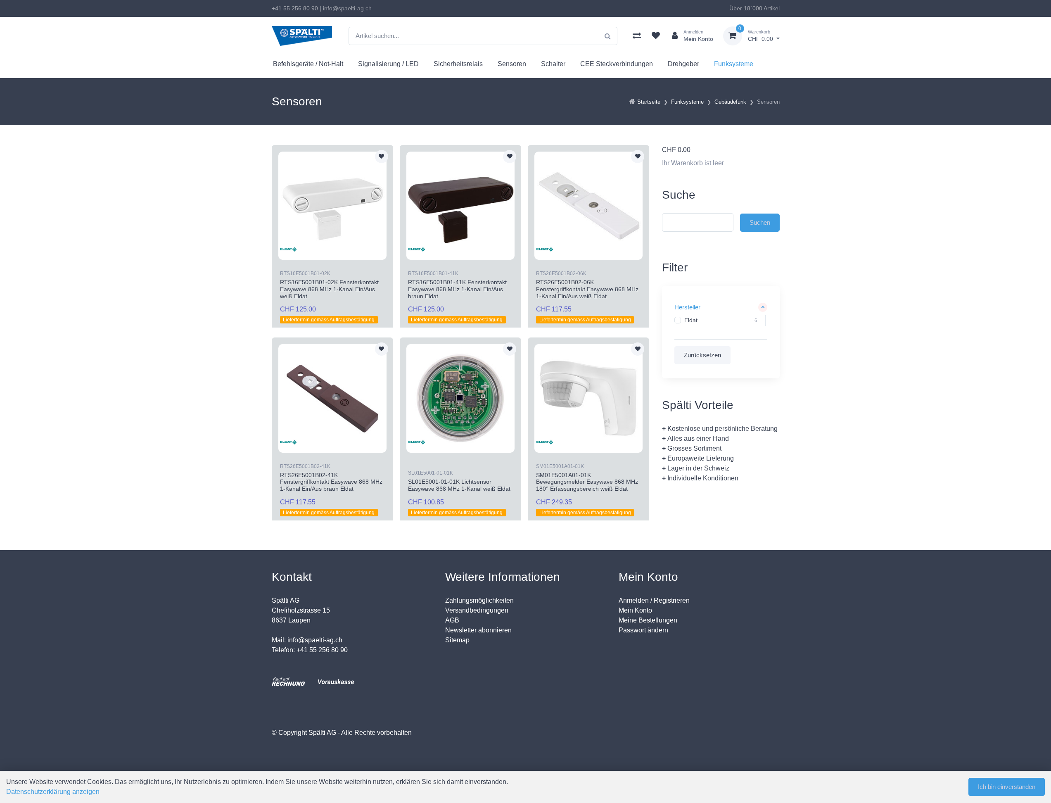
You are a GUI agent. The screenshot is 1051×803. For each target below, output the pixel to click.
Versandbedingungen (476, 610)
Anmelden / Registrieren (654, 600)
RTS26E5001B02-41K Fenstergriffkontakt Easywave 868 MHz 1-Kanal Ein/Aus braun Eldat (331, 482)
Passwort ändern (643, 630)
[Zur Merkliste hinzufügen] (381, 156)
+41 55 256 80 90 (295, 8)
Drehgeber (683, 63)
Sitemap (457, 640)
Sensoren (512, 63)
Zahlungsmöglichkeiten (479, 600)
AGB (452, 620)
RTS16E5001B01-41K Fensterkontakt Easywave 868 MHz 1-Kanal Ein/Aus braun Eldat (457, 289)
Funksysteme (733, 63)
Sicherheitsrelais (458, 63)
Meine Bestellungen (648, 620)
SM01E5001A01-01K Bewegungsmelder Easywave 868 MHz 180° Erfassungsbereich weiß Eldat (587, 482)
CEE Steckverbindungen (616, 63)
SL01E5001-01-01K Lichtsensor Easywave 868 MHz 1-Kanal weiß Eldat (459, 485)
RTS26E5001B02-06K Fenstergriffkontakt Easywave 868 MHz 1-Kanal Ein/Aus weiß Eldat (587, 289)
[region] (720, 320)
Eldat (691, 320)
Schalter (553, 63)
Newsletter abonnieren (478, 630)
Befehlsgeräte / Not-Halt (308, 63)
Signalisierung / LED (388, 63)
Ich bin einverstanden (1006, 786)
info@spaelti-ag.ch (347, 8)
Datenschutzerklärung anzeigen (53, 791)
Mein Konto (635, 610)
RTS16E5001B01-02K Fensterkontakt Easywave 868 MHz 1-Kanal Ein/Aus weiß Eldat (329, 289)
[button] (720, 307)
